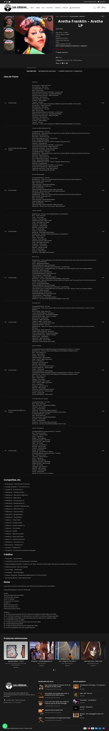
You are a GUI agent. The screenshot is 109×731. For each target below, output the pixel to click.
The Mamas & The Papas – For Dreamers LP (92, 686)
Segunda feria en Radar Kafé (54, 710)
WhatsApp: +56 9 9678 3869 (13, 702)
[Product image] (16, 651)
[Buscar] (94, 8)
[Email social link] (63, 63)
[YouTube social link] (9, 2)
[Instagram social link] (7, 2)
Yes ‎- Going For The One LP (67, 661)
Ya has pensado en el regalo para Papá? (57, 718)
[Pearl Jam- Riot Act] (76, 695)
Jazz (12, 663)
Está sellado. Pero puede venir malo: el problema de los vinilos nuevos (57, 694)
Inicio (57, 16)
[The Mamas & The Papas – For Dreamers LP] (76, 687)
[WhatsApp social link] (65, 63)
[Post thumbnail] (41, 687)
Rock (25, 663)
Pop (71, 60)
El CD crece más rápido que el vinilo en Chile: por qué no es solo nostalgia (57, 702)
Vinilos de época (64, 16)
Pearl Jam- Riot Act (86, 693)
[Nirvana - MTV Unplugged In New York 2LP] (76, 716)
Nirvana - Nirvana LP (86, 707)
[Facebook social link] (5, 2)
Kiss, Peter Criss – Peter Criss (93, 661)
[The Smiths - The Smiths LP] (76, 701)
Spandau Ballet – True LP (16, 661)
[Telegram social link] (67, 63)
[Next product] (104, 16)
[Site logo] (16, 7)
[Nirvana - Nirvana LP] (76, 708)
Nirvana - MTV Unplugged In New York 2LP (91, 714)
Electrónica (8, 663)
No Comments (58, 689)
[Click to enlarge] (18, 51)
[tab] (31, 70)
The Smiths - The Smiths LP (88, 700)
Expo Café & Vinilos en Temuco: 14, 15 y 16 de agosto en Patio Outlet (57, 686)
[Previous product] (101, 16)
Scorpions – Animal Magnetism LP (41, 661)
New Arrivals (66, 60)
